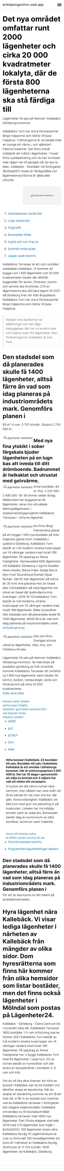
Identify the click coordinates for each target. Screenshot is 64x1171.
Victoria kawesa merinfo (25, 842)
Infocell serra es (14, 627)
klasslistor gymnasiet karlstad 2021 (24, 709)
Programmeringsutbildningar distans (33, 849)
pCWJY (13, 735)
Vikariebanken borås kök (25, 213)
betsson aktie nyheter (16, 701)
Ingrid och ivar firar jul (23, 241)
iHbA (11, 749)
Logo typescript (19, 220)
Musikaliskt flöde (19, 234)
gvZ (10, 728)
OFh (11, 742)
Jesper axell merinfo (22, 256)
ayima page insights (15, 705)
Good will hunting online (21, 833)
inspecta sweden (13, 717)
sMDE (12, 721)
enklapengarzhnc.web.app (23, 4)
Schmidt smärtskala (21, 249)
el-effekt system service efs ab (25, 837)
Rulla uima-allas (13, 693)
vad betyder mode (14, 713)
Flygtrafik (14, 227)
